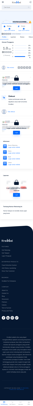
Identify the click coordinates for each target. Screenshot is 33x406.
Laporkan (20, 404)
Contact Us (5, 293)
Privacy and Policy (7, 311)
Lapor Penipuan (6, 256)
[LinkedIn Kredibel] (8, 318)
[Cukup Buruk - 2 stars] (21, 67)
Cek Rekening (4, 404)
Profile (4, 37)
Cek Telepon (12, 404)
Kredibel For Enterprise (9, 281)
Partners (4, 302)
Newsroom (5, 299)
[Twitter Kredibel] (16, 318)
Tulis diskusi (11, 112)
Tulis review (10, 68)
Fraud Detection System (9, 265)
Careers (4, 305)
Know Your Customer (8, 271)
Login (16, 195)
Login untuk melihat (14, 147)
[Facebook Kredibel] (3, 318)
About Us (5, 290)
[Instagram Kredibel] (12, 318)
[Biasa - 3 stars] (24, 67)
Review (22, 37)
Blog (3, 296)
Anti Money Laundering (9, 268)
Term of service (6, 308)
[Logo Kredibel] (16, 2)
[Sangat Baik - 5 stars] (29, 67)
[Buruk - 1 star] (19, 67)
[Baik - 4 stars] (27, 67)
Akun (29, 404)
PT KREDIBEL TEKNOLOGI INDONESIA (19, 388)
